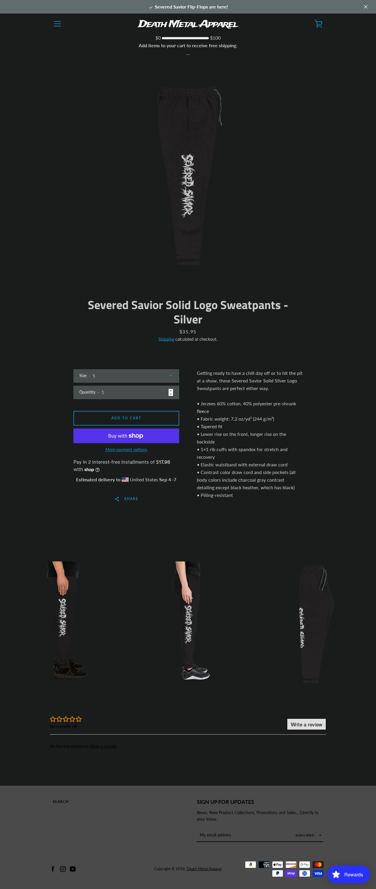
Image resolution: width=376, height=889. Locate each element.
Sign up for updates (225, 802)
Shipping (166, 339)
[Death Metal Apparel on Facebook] (53, 868)
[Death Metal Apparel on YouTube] (73, 868)
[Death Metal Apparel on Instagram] (63, 868)
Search (60, 801)
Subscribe (305, 835)
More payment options (126, 449)
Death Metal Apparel (204, 868)
